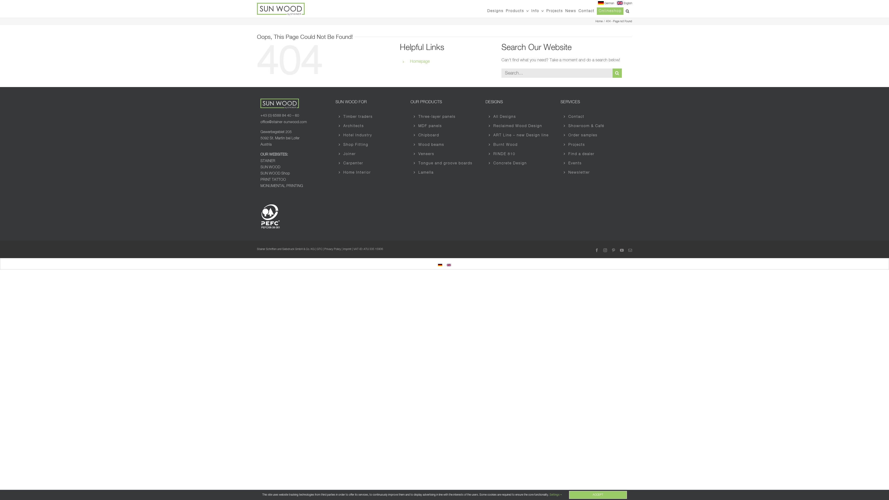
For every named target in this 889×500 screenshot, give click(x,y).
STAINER (267, 161)
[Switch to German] (440, 264)
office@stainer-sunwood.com (283, 122)
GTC (319, 249)
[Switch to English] (448, 264)
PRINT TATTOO (273, 180)
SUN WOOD (270, 167)
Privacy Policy (332, 249)
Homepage (420, 61)
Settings (555, 495)
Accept (598, 495)
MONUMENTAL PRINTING (281, 186)
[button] (628, 11)
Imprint (347, 249)
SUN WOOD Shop (275, 173)
